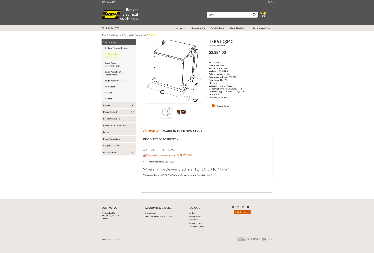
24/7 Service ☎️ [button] (242, 212)
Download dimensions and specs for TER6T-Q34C (170, 155)
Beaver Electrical (217, 45)
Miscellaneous (110, 152)
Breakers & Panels (111, 119)
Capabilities (216, 28)
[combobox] (232, 15)
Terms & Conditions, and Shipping (158, 216)
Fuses (106, 132)
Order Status (150, 213)
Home (104, 35)
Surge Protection (111, 145)
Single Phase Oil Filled (114, 81)
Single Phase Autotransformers (113, 64)
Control (108, 93)
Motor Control (110, 112)
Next (203, 71)
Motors (106, 105)
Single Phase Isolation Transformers (114, 73)
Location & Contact (262, 28)
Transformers (114, 35)
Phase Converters (111, 139)
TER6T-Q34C (153, 35)
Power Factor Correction (114, 125)
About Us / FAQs (238, 28)
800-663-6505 (108, 2)
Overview (151, 131)
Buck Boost (110, 87)
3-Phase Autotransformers (116, 48)
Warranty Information (182, 131)
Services (179, 28)
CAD (270, 2)
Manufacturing (198, 28)
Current (108, 99)
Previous (144, 71)
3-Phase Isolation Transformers (134, 35)
